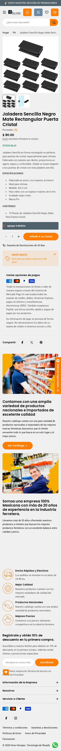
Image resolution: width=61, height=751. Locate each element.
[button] (58, 375)
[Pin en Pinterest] (41, 342)
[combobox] (30, 22)
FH (14, 32)
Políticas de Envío (12, 733)
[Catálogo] (27, 12)
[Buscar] (54, 22)
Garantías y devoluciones (44, 727)
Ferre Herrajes (18, 745)
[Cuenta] (38, 12)
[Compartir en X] (32, 342)
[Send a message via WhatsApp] (55, 745)
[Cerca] (55, 254)
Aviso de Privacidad (35, 733)
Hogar (6, 32)
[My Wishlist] (46, 12)
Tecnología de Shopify (38, 745)
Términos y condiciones (15, 727)
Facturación (9, 739)
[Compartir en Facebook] (22, 342)
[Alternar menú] (4, 12)
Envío (5, 139)
